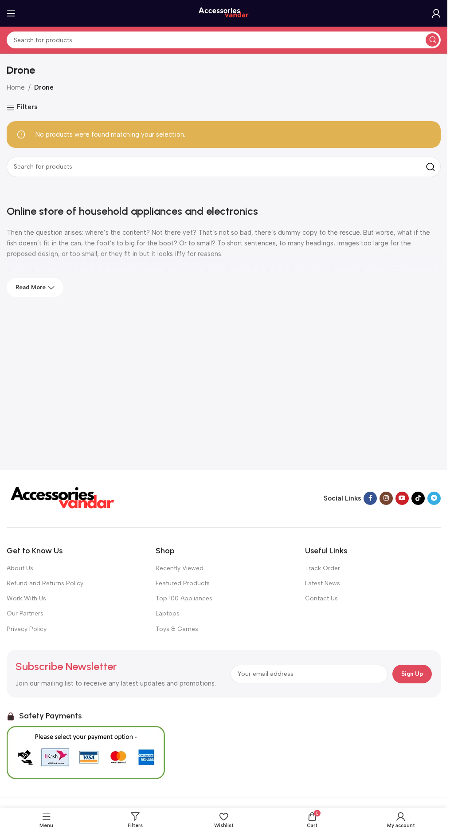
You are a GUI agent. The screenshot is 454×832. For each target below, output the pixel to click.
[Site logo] (224, 13)
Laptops (168, 613)
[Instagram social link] (386, 498)
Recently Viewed (180, 568)
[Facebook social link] (370, 498)
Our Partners (25, 613)
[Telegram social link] (434, 498)
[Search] (432, 40)
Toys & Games (177, 629)
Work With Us (26, 598)
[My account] (436, 13)
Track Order (322, 568)
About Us (20, 568)
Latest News (322, 583)
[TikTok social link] (418, 498)
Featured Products (183, 583)
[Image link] (62, 498)
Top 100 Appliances (184, 598)
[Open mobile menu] (11, 13)
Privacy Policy (27, 629)
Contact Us (321, 598)
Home (16, 87)
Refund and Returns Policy (45, 583)
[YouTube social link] (402, 498)
